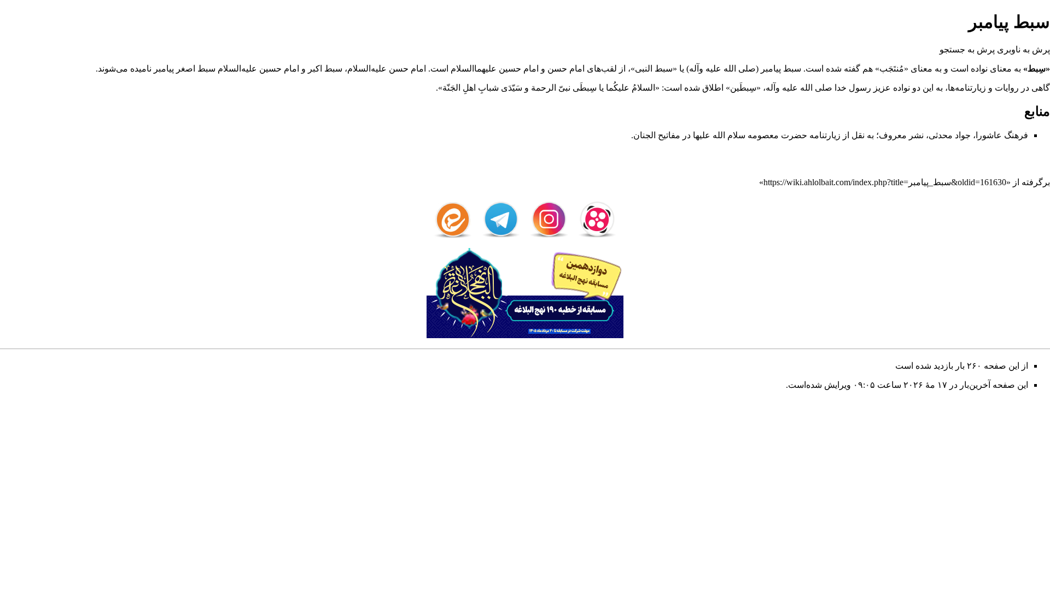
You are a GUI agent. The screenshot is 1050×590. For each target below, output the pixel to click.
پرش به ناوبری (1023, 49)
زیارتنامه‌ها (967, 87)
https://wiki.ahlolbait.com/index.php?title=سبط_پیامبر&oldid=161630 (884, 182)
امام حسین (519, 68)
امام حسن (566, 68)
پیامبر (771, 68)
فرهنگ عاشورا (1002, 135)
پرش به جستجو (967, 49)
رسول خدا (853, 87)
